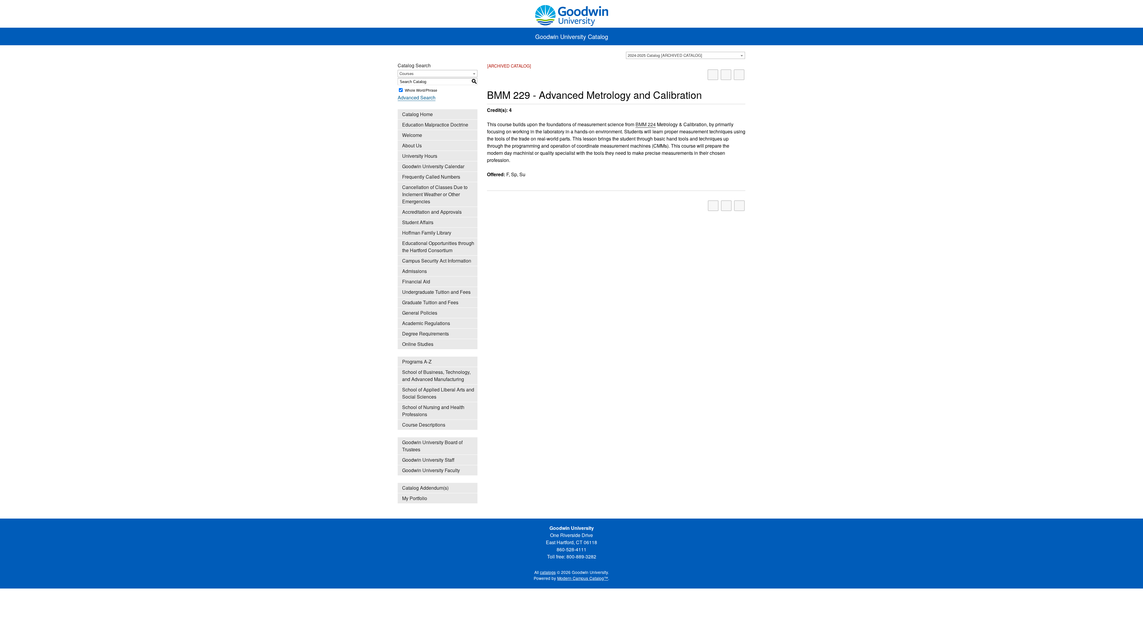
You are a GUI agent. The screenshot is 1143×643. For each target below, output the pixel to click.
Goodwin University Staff (428, 459)
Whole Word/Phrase (421, 90)
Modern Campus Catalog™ (582, 578)
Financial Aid (416, 281)
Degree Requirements (425, 333)
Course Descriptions (423, 424)
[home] (571, 14)
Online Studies (417, 344)
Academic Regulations (426, 323)
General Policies (419, 312)
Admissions (414, 271)
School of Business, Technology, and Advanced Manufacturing (436, 376)
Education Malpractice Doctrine (435, 124)
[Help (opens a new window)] (739, 74)
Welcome (412, 135)
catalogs (548, 572)
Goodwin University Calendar (433, 166)
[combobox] (685, 55)
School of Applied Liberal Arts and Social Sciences (438, 393)
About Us (412, 145)
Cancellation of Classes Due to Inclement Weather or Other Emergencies (435, 194)
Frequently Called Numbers (431, 176)
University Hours (419, 155)
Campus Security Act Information (436, 260)
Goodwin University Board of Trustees (432, 446)
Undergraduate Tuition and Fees (436, 291)
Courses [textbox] (406, 73)
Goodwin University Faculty (431, 470)
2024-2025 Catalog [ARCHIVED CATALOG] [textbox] (665, 55)
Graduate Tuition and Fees (430, 302)
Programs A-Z (417, 361)
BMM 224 (645, 124)
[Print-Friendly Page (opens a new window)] (726, 74)
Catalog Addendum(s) (425, 487)
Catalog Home (417, 114)
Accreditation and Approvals (432, 211)
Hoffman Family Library (426, 232)
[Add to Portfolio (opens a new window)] (713, 74)
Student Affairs (417, 222)
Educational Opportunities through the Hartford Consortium (438, 247)
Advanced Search (416, 97)
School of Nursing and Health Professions (433, 411)
